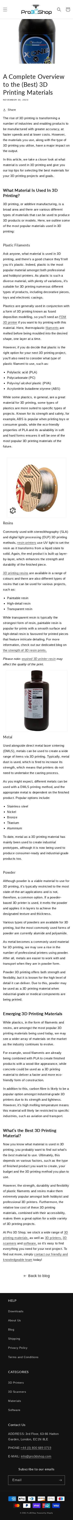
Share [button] (12, 109)
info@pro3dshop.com (36, 1456)
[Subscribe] (60, 1480)
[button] (5, 9)
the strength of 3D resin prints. (25, 650)
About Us (14, 1320)
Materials (14, 1400)
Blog (11, 1329)
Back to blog (39, 1276)
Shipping (14, 1338)
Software (14, 1410)
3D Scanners (17, 1391)
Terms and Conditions (23, 1357)
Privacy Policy (17, 1347)
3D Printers (16, 1382)
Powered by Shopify (45, 1513)
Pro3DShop (31, 1513)
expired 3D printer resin (39, 658)
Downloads (15, 1311)
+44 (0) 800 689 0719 (36, 1447)
